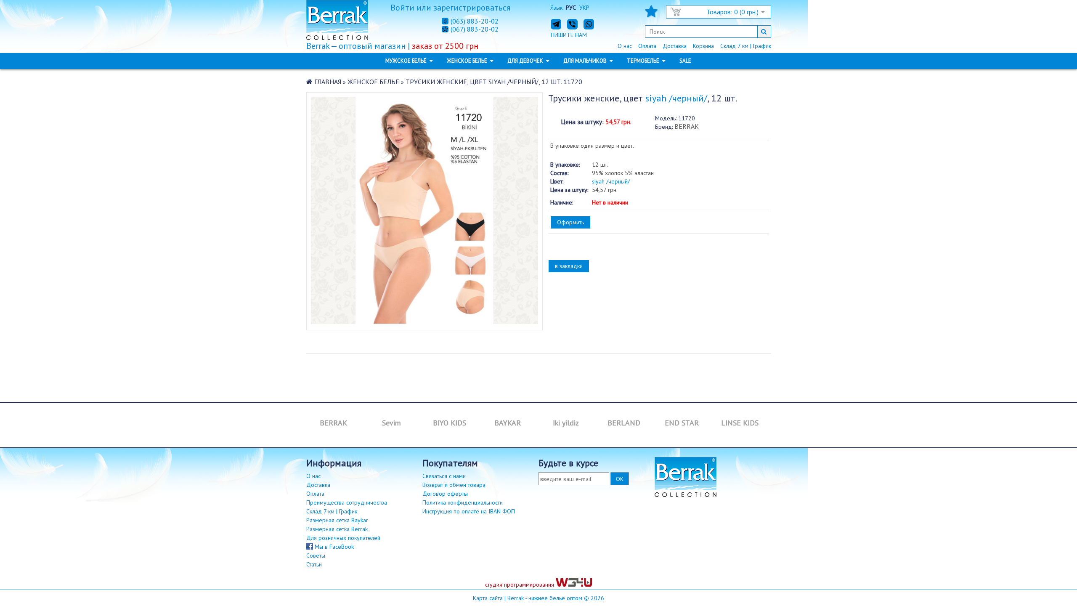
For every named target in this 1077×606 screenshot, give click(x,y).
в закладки (569, 266)
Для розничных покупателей (343, 538)
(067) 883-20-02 (475, 29)
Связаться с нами (444, 476)
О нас (625, 46)
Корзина (703, 46)
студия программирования (520, 584)
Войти (402, 7)
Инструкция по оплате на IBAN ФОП (468, 511)
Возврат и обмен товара (453, 485)
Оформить (570, 222)
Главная (327, 81)
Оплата (647, 46)
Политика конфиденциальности (462, 502)
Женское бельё (373, 81)
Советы (315, 555)
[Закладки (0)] (651, 14)
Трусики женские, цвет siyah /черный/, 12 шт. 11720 (494, 81)
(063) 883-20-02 (475, 21)
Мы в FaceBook (333, 546)
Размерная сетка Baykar (337, 520)
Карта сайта (488, 598)
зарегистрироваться (471, 7)
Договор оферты (445, 493)
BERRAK (686, 126)
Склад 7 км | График (745, 46)
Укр (584, 7)
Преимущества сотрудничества (346, 502)
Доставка (675, 46)
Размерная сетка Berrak (337, 529)
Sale (685, 60)
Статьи (314, 564)
